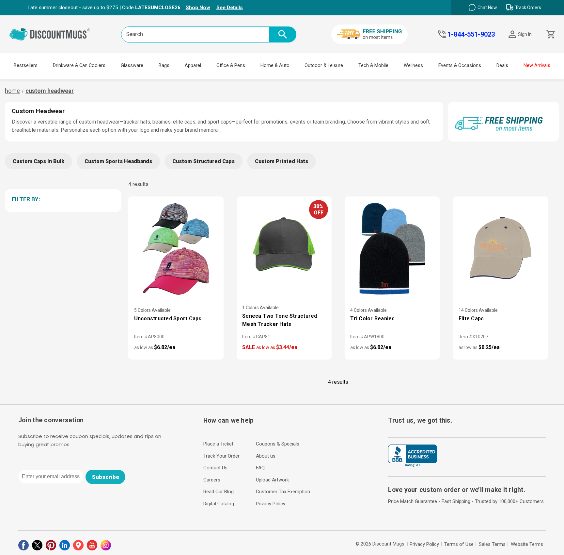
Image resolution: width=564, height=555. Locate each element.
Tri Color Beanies (372, 318)
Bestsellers (26, 65)
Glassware (132, 65)
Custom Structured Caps (203, 161)
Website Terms (527, 544)
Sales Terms (492, 544)
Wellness (413, 65)
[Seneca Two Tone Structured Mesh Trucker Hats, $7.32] (284, 249)
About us (265, 456)
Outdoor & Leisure (324, 65)
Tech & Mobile (373, 65)
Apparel (193, 65)
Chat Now (487, 7)
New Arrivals (537, 65)
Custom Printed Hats (281, 161)
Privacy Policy (270, 504)
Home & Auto (275, 65)
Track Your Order (221, 456)
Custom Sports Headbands (118, 161)
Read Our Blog (218, 492)
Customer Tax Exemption (283, 492)
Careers (211, 480)
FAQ (260, 468)
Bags (164, 65)
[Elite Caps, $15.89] (500, 249)
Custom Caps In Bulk (38, 161)
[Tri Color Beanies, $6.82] (392, 249)
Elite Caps (471, 318)
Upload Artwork (272, 480)
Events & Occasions (459, 65)
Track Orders (528, 7)
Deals (502, 65)
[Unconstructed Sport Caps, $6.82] (175, 249)
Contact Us (215, 468)
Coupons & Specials (277, 444)
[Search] (282, 34)
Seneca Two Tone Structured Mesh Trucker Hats (279, 320)
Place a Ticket (218, 444)
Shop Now (198, 7)
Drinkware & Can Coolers (79, 65)
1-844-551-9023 (471, 34)
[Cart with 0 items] (550, 34)
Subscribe (105, 477)
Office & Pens (230, 65)
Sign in (525, 34)
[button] (62, 199)
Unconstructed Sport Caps (168, 318)
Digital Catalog (218, 504)
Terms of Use (459, 544)
